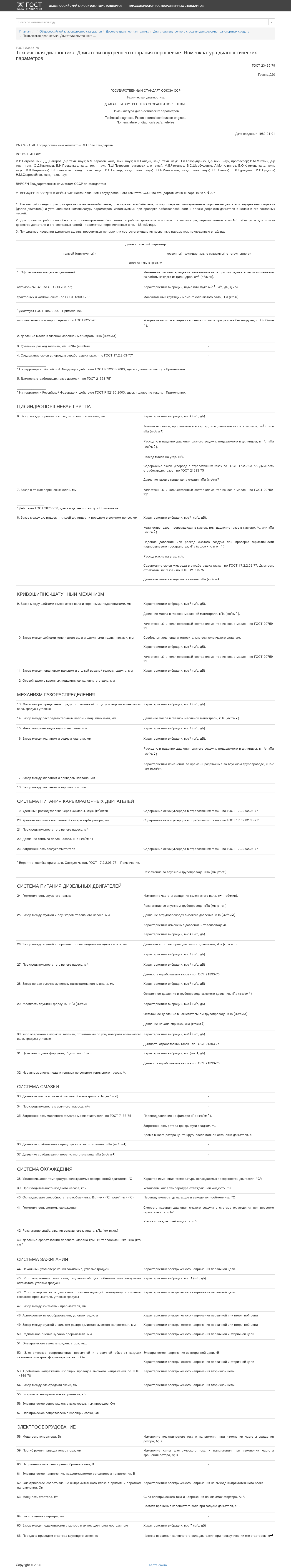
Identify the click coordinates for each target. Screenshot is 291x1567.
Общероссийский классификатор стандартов (86, 6)
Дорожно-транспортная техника (127, 31)
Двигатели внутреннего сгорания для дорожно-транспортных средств (201, 31)
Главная (24, 31)
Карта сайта (158, 1564)
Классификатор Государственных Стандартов (166, 6)
